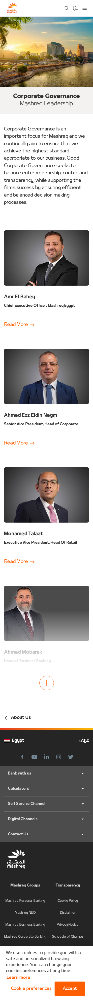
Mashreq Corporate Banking (25, 937)
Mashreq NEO (25, 913)
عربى (84, 741)
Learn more (18, 978)
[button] (30, 989)
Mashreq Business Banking (25, 925)
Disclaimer (68, 913)
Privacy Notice (68, 925)
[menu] (84, 8)
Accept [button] (70, 989)
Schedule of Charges (68, 937)
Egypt (18, 741)
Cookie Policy (68, 901)
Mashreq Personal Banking (25, 901)
